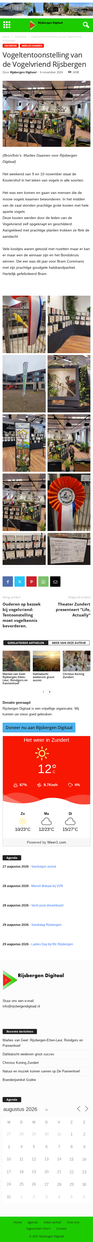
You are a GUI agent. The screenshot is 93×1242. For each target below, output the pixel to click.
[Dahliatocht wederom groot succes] (46, 661)
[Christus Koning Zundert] (76, 661)
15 (71, 1159)
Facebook (20, 36)
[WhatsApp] (43, 581)
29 (71, 1184)
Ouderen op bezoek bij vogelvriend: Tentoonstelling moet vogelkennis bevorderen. (22, 614)
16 (84, 1159)
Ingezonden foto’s (38, 1228)
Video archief (52, 1222)
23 (84, 1172)
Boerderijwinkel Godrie (19, 1080)
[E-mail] (55, 581)
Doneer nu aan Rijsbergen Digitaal (39, 727)
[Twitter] (19, 581)
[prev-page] (43, 692)
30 (84, 1184)
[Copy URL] (67, 581)
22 (71, 1172)
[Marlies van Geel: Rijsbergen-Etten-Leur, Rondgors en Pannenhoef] (16, 661)
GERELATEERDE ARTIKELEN (25, 643)
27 (46, 1184)
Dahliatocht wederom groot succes (43, 677)
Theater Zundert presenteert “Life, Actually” (73, 609)
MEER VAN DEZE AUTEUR (69, 643)
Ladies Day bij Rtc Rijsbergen (52, 944)
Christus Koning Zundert (73, 675)
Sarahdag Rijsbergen (46, 925)
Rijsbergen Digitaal (23, 72)
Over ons (73, 1222)
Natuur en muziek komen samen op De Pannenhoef (41, 1071)
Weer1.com (56, 842)
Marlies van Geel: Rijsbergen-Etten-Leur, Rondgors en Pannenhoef (15, 678)
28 (59, 1184)
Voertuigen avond (43, 866)
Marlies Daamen (32, 45)
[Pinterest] (31, 581)
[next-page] (49, 692)
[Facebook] (8, 581)
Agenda (33, 1222)
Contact (61, 1228)
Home (6, 36)
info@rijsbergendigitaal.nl (21, 1006)
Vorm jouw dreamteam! (47, 905)
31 (59, 1134)
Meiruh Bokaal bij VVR (47, 886)
